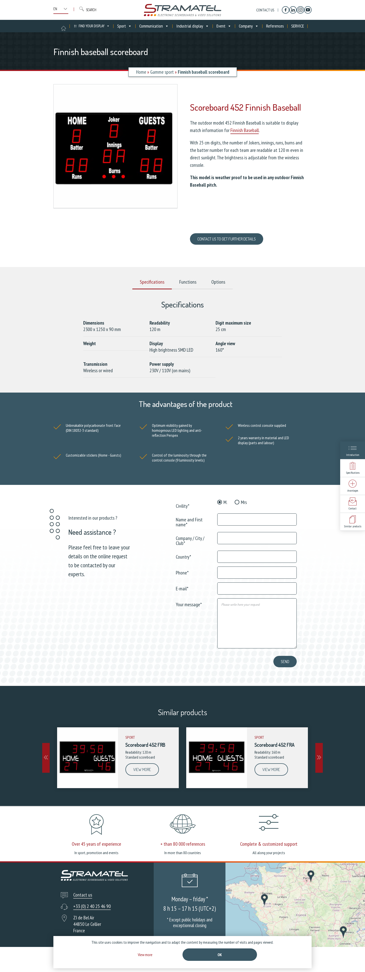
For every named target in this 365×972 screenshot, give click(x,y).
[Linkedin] (293, 10)
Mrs (244, 502)
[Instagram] (300, 10)
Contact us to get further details (226, 238)
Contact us (265, 9)
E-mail (182, 588)
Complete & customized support (268, 844)
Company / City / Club (190, 540)
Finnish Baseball (244, 130)
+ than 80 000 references (182, 844)
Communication (151, 26)
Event (221, 26)
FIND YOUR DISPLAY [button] (92, 26)
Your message (189, 604)
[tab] (152, 282)
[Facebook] (285, 10)
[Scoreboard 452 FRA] (216, 757)
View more (142, 769)
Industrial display (189, 26)
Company (246, 26)
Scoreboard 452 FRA (274, 744)
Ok (220, 954)
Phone (182, 572)
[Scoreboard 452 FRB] (87, 757)
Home (141, 72)
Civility (182, 505)
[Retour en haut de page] (352, 959)
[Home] (182, 10)
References (275, 26)
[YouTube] (308, 10)
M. (225, 502)
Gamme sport (162, 72)
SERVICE (297, 26)
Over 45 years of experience (96, 844)
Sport (121, 26)
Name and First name (189, 521)
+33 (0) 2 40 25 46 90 (92, 906)
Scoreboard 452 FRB (145, 744)
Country (183, 556)
